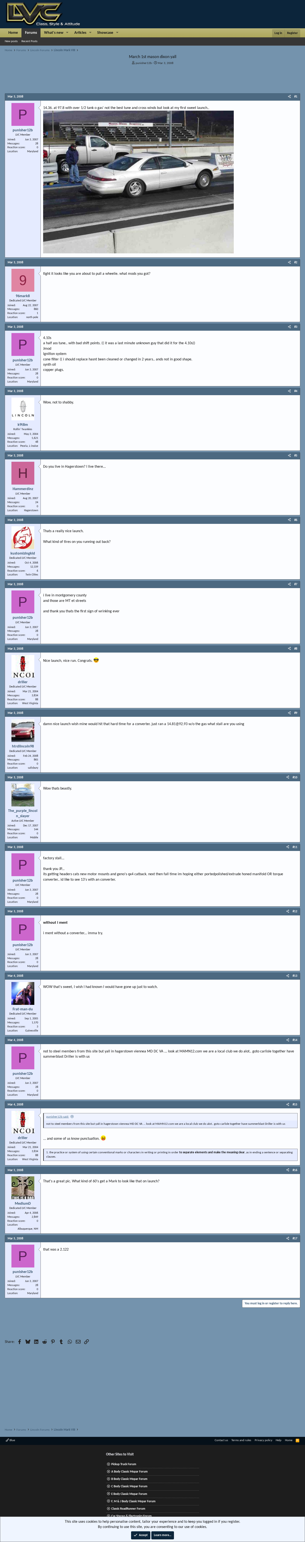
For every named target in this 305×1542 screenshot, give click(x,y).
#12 (295, 911)
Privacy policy (263, 1440)
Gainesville (31, 1030)
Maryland (32, 151)
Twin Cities (31, 574)
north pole (32, 317)
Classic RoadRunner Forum (128, 1508)
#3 (295, 327)
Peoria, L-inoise (29, 446)
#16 (295, 1170)
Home (13, 33)
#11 (295, 847)
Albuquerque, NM (28, 1229)
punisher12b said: (57, 1116)
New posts (11, 41)
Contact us (221, 1440)
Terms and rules (241, 1440)
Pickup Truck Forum (123, 1464)
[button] (67, 32)
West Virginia (30, 703)
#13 (295, 975)
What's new (53, 33)
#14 (295, 1040)
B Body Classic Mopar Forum (129, 1479)
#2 (295, 262)
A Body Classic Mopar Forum (129, 1471)
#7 (295, 584)
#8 (295, 648)
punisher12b (144, 63)
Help (278, 1440)
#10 (295, 777)
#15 (295, 1104)
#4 (295, 391)
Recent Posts (29, 41)
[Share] (289, 97)
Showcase (105, 33)
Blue (12, 1440)
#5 (295, 455)
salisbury (33, 767)
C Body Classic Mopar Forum (129, 1486)
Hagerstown (31, 510)
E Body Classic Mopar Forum (129, 1494)
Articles (80, 33)
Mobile (34, 837)
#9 (295, 713)
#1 (295, 96)
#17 (295, 1238)
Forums (31, 33)
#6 (295, 520)
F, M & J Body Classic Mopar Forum (133, 1501)
